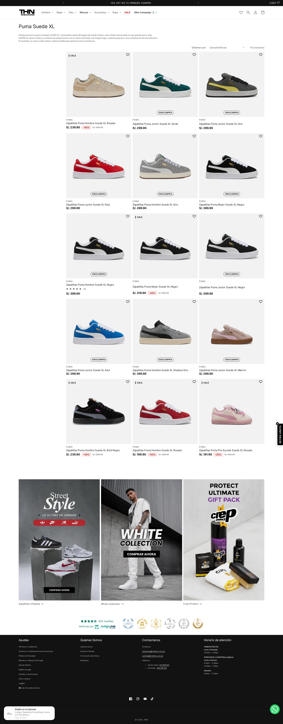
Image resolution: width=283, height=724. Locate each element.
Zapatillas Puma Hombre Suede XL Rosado (90, 123)
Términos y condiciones (28, 647)
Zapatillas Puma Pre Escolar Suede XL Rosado (225, 450)
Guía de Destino (25, 665)
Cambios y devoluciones (28, 674)
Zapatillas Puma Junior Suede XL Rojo (88, 204)
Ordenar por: (199, 47)
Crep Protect (190, 603)
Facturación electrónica (89, 656)
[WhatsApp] (275, 709)
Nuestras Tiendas (87, 651)
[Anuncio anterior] (63, 3)
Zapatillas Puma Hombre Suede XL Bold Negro (93, 450)
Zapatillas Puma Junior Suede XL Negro (222, 287)
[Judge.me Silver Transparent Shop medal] (170, 623)
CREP (272, 3)
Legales (22, 683)
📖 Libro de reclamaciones (29, 688)
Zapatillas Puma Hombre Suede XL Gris (155, 204)
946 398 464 (162, 668)
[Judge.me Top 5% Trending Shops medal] (184, 623)
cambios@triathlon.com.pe (152, 656)
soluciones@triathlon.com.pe (153, 651)
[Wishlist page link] (241, 12)
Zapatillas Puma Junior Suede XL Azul (88, 370)
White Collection (110, 603)
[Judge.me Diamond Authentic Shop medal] (128, 623)
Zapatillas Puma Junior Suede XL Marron (222, 370)
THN (146, 720)
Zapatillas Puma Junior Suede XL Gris (221, 123)
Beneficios (84, 661)
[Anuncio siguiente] (198, 3)
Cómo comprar (24, 679)
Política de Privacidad (27, 656)
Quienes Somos (86, 647)
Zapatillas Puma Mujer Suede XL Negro (221, 204)
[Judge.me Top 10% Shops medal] (198, 623)
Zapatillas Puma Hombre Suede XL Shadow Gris (160, 370)
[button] (47, 12)
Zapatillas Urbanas (29, 603)
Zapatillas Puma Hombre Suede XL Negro (90, 284)
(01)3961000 (164, 665)
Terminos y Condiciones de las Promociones (36, 651)
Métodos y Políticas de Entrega (31, 661)
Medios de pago (25, 670)
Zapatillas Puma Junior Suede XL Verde (155, 123)
